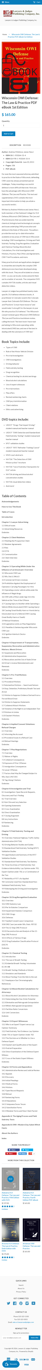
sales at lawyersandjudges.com (23, 1322)
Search (21, 1285)
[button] (7, 1206)
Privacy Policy (21, 1292)
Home (4, 34)
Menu (7, 2)
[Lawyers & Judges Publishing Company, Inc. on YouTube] (33, 1304)
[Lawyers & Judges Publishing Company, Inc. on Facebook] (14, 1304)
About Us (21, 1288)
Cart (38, 2)
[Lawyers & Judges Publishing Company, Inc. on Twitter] (8, 1304)
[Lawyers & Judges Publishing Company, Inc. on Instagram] (27, 1304)
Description (15, 145)
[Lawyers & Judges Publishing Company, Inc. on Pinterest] (21, 1304)
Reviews (27, 145)
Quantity (6, 121)
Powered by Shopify (26, 1351)
